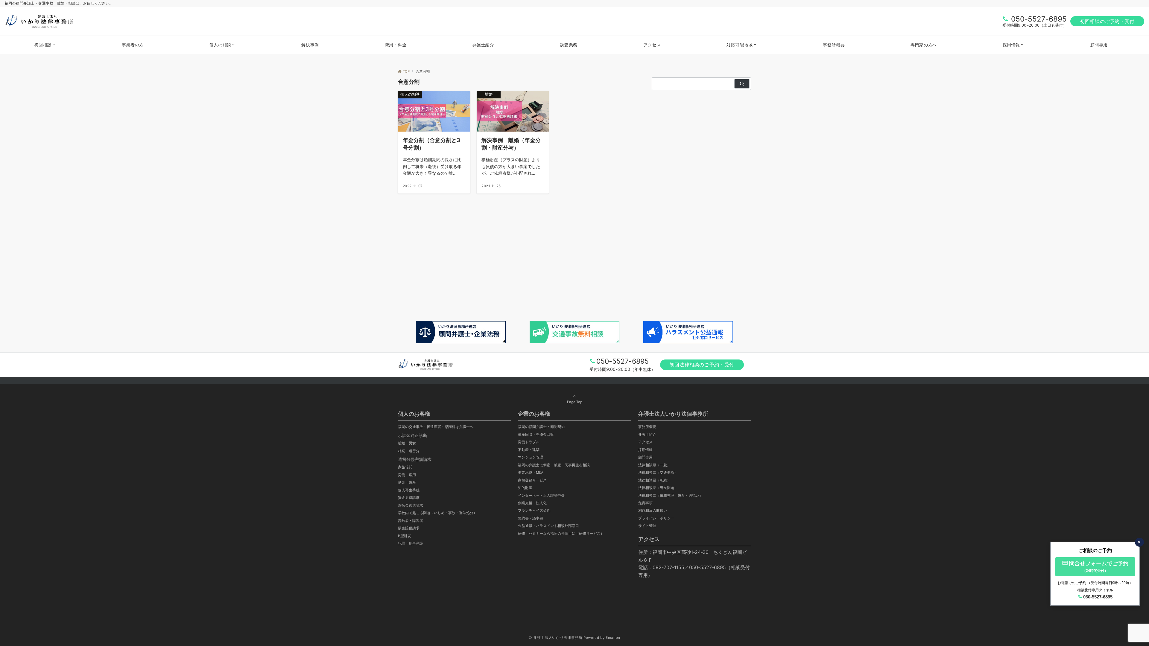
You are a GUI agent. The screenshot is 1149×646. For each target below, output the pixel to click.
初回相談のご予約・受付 (1107, 21)
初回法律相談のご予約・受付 (702, 365)
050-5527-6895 (1039, 19)
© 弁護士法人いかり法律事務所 (556, 638)
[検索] (742, 84)
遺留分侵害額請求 (414, 459)
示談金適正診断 (412, 435)
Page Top (574, 402)
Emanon (613, 638)
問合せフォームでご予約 (1098, 566)
